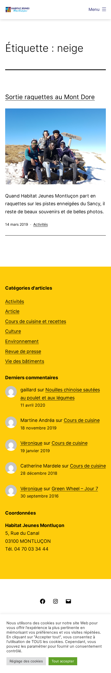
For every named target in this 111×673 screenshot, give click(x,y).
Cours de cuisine (82, 420)
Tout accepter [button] (63, 661)
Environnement (22, 341)
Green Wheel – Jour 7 (75, 488)
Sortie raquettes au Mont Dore (50, 97)
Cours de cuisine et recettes (35, 321)
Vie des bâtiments (24, 361)
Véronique (31, 443)
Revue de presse (23, 351)
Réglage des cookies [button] (26, 661)
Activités (40, 224)
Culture (13, 331)
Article (12, 311)
